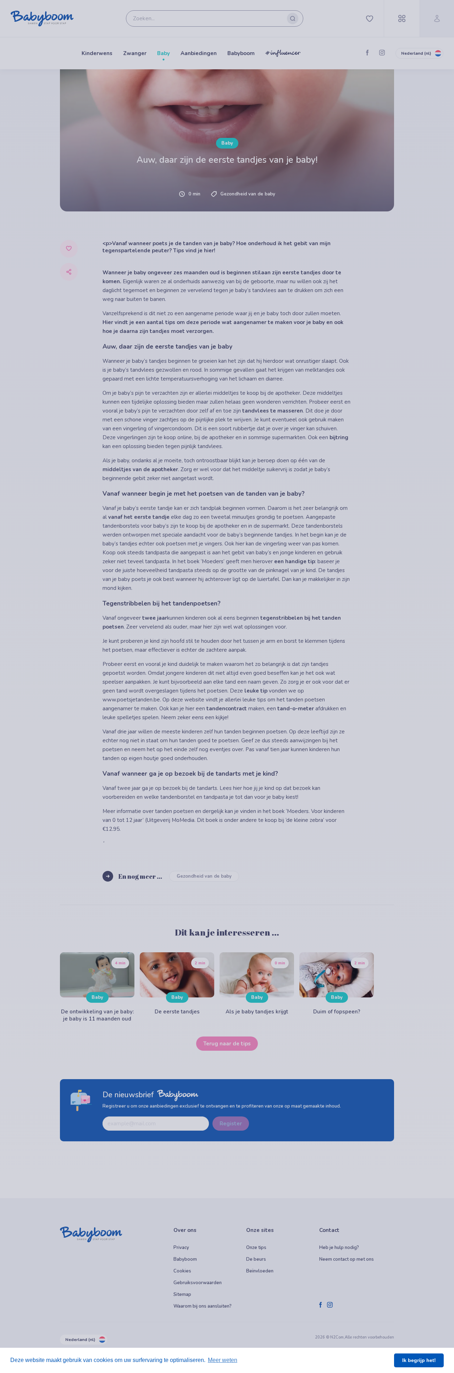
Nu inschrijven (227, 487)
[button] (139, 438)
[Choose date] (210, 387)
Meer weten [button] (222, 1360)
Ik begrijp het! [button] (419, 1360)
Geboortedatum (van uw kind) (93, 377)
